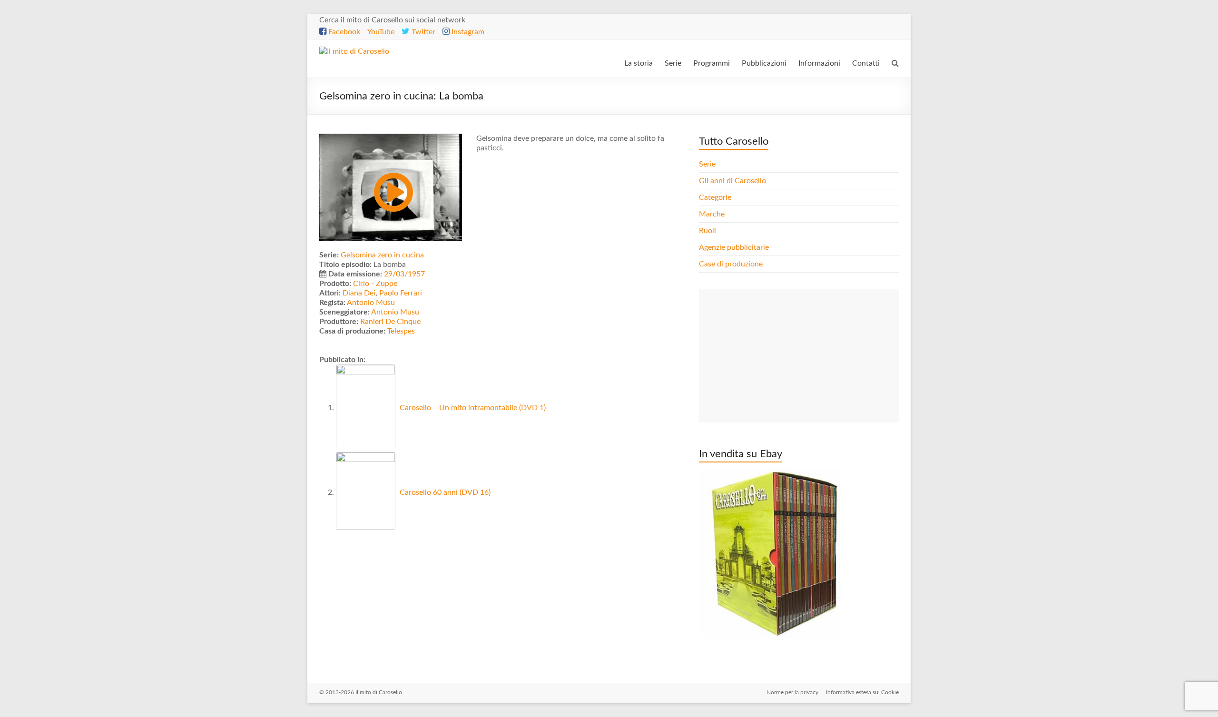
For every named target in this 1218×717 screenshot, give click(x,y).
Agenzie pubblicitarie (735, 247)
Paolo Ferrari (400, 293)
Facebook (343, 32)
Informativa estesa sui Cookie (862, 692)
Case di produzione (732, 264)
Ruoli (707, 231)
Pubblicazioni (764, 63)
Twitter (422, 32)
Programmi (711, 63)
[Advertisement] (799, 355)
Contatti (866, 63)
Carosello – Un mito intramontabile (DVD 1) (472, 408)
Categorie (716, 197)
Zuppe (386, 283)
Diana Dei (359, 293)
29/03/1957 (404, 274)
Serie (673, 63)
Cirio (361, 283)
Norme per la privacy (792, 692)
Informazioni (819, 63)
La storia (638, 63)
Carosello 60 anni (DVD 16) (444, 492)
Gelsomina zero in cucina (382, 255)
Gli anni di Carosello (732, 181)
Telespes (401, 331)
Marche (712, 214)
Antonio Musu (371, 302)
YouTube (380, 32)
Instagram (467, 32)
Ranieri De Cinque (390, 321)
